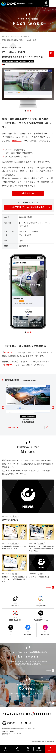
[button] (25, 111)
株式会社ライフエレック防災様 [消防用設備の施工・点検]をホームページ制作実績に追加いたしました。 (41, 548)
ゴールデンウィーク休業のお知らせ (39, 577)
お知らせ (14, 516)
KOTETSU (23, 61)
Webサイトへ (28, 193)
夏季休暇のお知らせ (10, 520)
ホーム (4, 36)
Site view (51, 55)
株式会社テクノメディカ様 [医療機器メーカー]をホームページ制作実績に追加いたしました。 (14, 579)
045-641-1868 (10, 731)
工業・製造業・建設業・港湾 (10, 61)
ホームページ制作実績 (19, 36)
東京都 (31, 61)
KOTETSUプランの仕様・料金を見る (28, 207)
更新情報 (14, 543)
